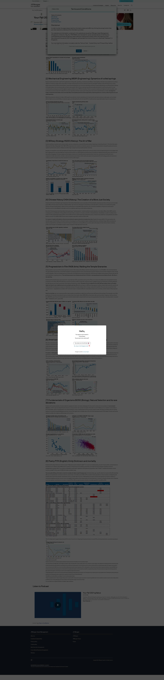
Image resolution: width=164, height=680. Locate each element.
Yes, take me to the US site (81, 343)
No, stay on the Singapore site (81, 346)
